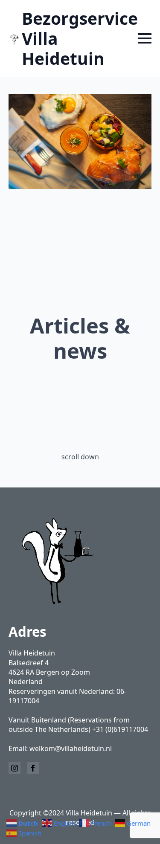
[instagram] (14, 768)
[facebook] (33, 768)
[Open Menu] (144, 38)
